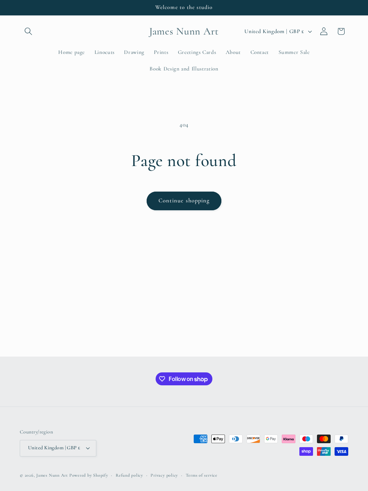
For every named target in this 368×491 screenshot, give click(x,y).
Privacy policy (164, 475)
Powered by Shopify (88, 475)
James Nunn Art (52, 475)
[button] (28, 31)
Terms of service (201, 475)
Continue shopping (184, 200)
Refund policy (129, 475)
